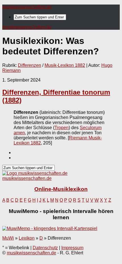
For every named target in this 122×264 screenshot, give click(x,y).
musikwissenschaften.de (27, 7)
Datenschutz (45, 247)
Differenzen (29, 65)
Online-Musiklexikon (61, 189)
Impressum (72, 247)
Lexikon (27, 238)
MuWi (8, 238)
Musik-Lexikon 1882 (65, 65)
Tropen (61, 127)
